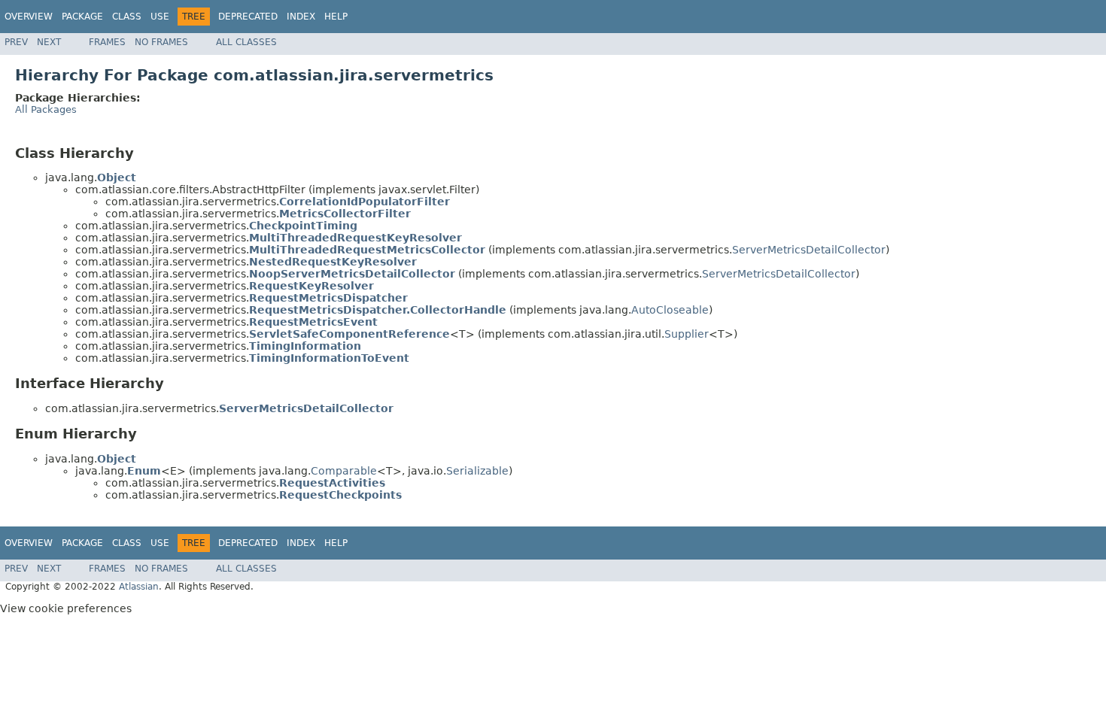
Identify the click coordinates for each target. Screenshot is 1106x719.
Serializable (477, 471)
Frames (107, 42)
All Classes (246, 42)
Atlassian (139, 586)
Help (336, 16)
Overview (29, 16)
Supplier (686, 334)
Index (301, 16)
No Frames (161, 42)
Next (49, 42)
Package (82, 16)
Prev (16, 42)
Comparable (344, 471)
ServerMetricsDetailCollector (809, 250)
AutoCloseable (670, 310)
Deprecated (248, 16)
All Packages (46, 109)
